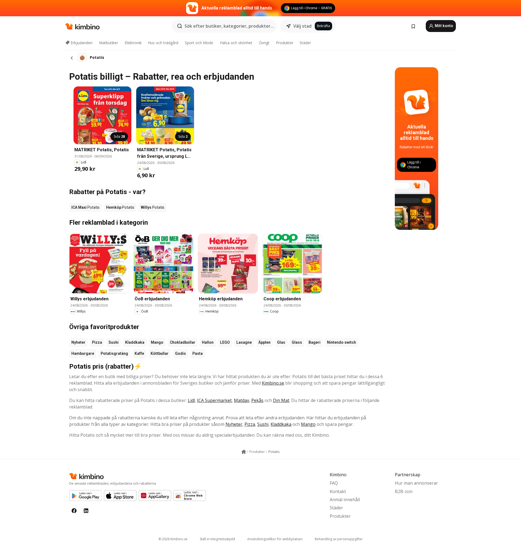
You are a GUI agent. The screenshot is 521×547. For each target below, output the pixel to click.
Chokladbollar (182, 342)
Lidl (191, 400)
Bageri (314, 342)
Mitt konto (443, 26)
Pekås (257, 400)
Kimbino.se (273, 383)
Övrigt (264, 42)
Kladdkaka (134, 342)
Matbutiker (108, 42)
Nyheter (78, 342)
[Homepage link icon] (244, 452)
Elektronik (133, 42)
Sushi (114, 342)
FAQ (334, 483)
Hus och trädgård (163, 42)
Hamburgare (82, 353)
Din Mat (281, 400)
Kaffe (139, 353)
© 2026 (173, 539)
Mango (157, 342)
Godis (180, 353)
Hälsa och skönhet (236, 42)
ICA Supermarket (214, 400)
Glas (281, 342)
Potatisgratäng (114, 353)
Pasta (197, 353)
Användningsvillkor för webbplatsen (275, 539)
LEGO (225, 342)
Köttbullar (160, 353)
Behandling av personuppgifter (339, 539)
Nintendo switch (341, 342)
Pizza (97, 342)
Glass (297, 342)
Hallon (208, 342)
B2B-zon (403, 491)
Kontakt (338, 491)
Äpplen (264, 342)
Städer (305, 42)
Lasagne (244, 342)
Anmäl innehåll (345, 500)
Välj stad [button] (302, 26)
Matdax (241, 400)
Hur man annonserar (416, 483)
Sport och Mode (199, 42)
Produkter (284, 42)
